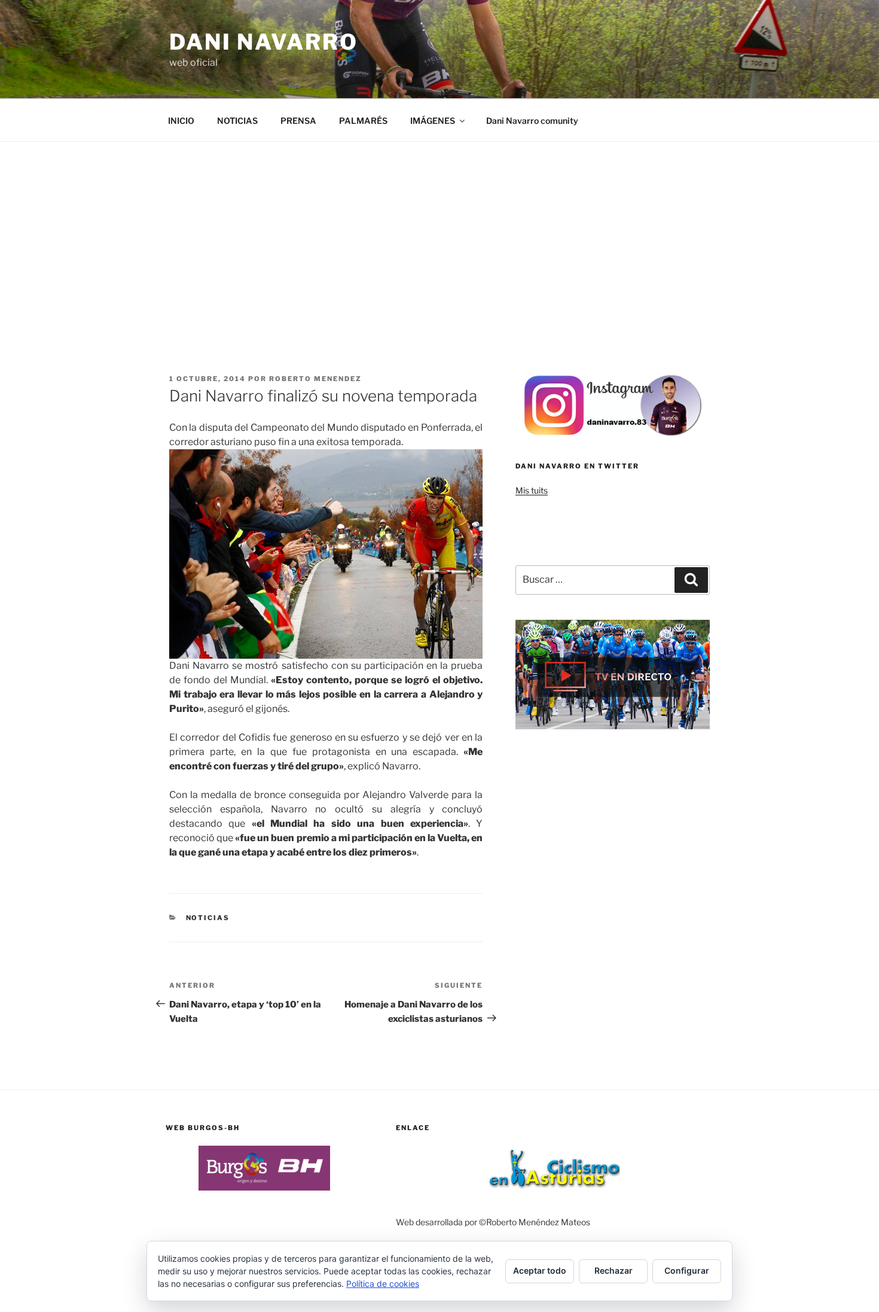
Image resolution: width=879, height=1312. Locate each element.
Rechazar (613, 1270)
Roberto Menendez (315, 379)
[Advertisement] (439, 231)
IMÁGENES (432, 120)
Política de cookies (382, 1283)
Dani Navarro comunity (532, 120)
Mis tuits (531, 490)
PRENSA (298, 120)
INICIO (181, 120)
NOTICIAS (237, 120)
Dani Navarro (263, 42)
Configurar (686, 1270)
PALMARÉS (363, 120)
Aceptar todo (539, 1270)
